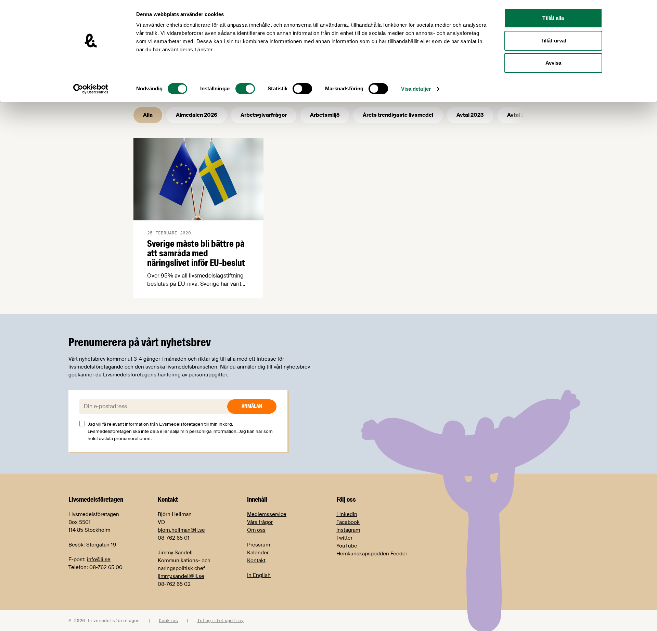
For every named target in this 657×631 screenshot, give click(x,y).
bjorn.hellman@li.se (181, 530)
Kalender (258, 552)
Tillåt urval (553, 40)
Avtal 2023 (470, 115)
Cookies (168, 620)
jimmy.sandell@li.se (181, 576)
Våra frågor (260, 522)
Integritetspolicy (220, 620)
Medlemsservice (266, 514)
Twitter (344, 538)
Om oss (256, 530)
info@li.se (99, 559)
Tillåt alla (553, 18)
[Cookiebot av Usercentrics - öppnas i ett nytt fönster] (91, 89)
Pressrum (258, 544)
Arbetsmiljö (324, 115)
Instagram (348, 530)
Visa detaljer (416, 89)
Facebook (348, 522)
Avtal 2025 (520, 115)
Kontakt (256, 560)
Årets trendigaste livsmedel (398, 115)
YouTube (346, 545)
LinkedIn (346, 514)
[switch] (245, 88)
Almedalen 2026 (196, 115)
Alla (148, 115)
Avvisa (553, 63)
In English (259, 575)
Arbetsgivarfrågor (264, 115)
